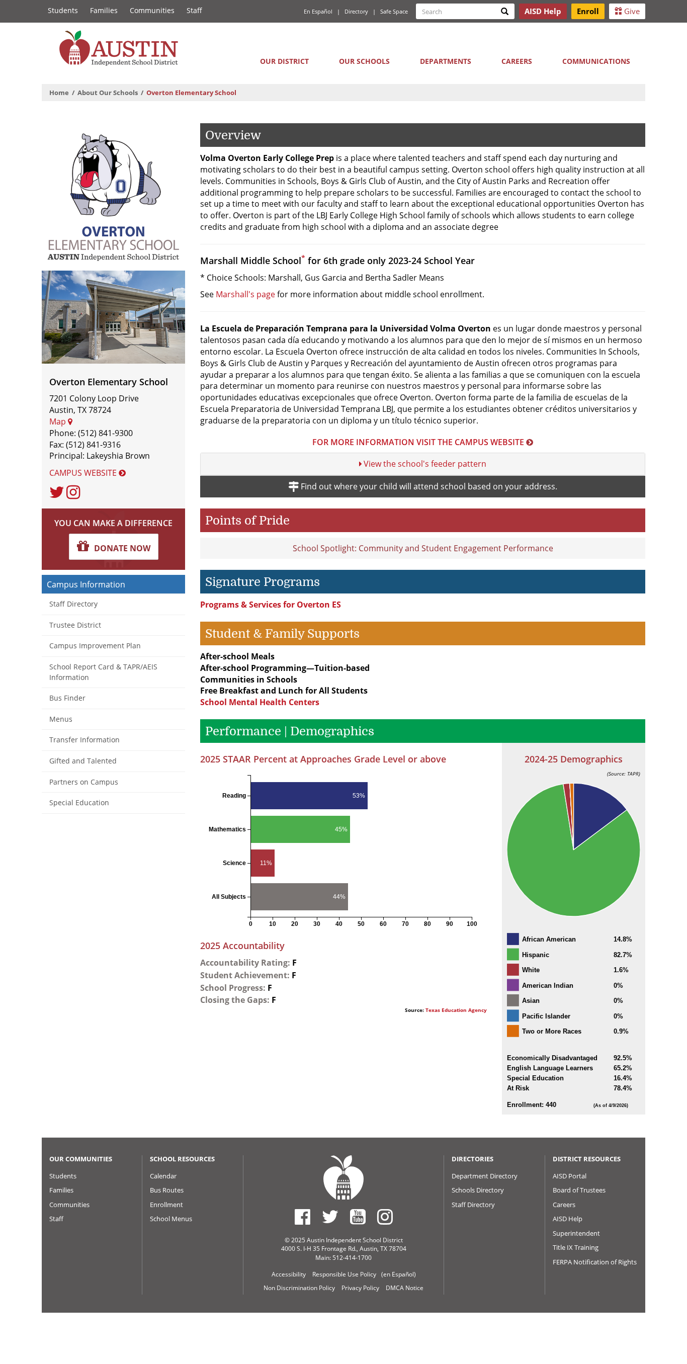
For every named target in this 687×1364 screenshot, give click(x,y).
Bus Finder (67, 698)
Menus (60, 719)
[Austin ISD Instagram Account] (385, 1216)
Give (631, 11)
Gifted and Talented (83, 760)
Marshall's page (245, 294)
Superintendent (576, 1233)
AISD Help (567, 1218)
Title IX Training (575, 1247)
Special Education (79, 802)
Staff (194, 10)
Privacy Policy (360, 1288)
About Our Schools (107, 92)
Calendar (163, 1175)
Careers (516, 61)
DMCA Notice (404, 1288)
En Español (318, 11)
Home (59, 92)
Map (58, 421)
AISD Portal (569, 1175)
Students (63, 10)
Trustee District (75, 625)
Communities (152, 10)
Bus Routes (167, 1190)
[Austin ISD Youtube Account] (358, 1216)
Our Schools (364, 61)
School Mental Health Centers (259, 702)
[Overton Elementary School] (113, 194)
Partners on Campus (83, 782)
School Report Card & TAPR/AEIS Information (103, 672)
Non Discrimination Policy (299, 1288)
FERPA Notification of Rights (595, 1261)
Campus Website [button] (84, 472)
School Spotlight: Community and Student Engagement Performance (423, 548)
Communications (596, 61)
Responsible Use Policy (344, 1274)
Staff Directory (73, 604)
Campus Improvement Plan (95, 645)
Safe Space (394, 11)
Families (104, 10)
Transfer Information (84, 739)
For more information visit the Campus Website (418, 442)
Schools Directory (478, 1190)
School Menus (171, 1218)
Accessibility (289, 1274)
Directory (356, 11)
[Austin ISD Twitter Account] (330, 1216)
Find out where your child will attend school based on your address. (428, 486)
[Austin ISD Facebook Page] (302, 1216)
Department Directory (485, 1175)
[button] (113, 547)
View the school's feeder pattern (424, 463)
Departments (445, 61)
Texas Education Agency (456, 1010)
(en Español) (398, 1274)
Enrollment (166, 1204)
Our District (284, 61)
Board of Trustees (579, 1190)
